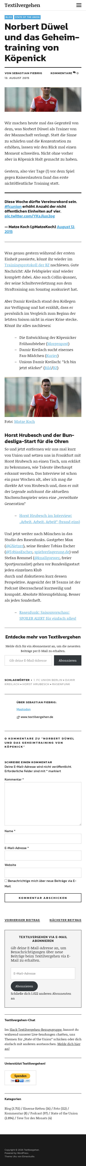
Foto (57, 1108)
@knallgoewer (47, 557)
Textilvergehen (22, 5)
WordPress (22, 1153)
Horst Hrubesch (35, 684)
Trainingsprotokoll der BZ (27, 265)
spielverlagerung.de (51, 551)
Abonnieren (68, 660)
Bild (48, 367)
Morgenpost (57, 343)
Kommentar (14, 779)
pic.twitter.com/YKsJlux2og (30, 216)
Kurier (51, 355)
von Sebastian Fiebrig (23, 73)
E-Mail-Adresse (17, 847)
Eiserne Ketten (34, 1108)
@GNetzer (14, 545)
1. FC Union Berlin (48, 680)
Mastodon (24, 709)
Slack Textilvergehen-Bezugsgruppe (36, 1029)
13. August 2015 (17, 78)
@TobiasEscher (19, 551)
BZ (55, 367)
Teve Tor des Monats (32, 1118)
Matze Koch (24, 421)
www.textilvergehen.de (37, 717)
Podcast (36, 1113)
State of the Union (27, 17)
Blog (9, 17)
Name (10, 831)
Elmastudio (28, 1156)
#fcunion (13, 206)
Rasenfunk (61, 684)
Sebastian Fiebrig (41, 702)
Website (10, 864)
